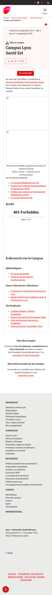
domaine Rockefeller (15, 82)
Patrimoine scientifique (16, 416)
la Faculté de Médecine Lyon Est (25, 183)
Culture (9, 501)
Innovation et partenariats (17, 479)
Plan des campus (36, 18)
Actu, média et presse (15, 422)
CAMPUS (10, 490)
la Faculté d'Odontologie (21, 198)
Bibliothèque (11, 495)
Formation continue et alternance (20, 447)
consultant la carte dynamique (25, 355)
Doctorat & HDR (13, 472)
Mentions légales (15, 577)
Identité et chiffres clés (16, 407)
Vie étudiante (11, 507)
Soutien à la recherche (15, 469)
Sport (8, 504)
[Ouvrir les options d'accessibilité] (6, 589)
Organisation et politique (16, 466)
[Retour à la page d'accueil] (7, 10)
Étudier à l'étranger (14, 441)
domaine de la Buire (35, 82)
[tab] (25, 73)
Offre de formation (14, 438)
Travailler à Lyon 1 (14, 419)
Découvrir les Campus (19, 18)
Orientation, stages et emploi (18, 444)
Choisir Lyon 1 (12, 435)
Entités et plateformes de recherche (21, 463)
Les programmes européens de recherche (24, 485)
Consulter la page (26, 375)
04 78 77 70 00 (17, 61)
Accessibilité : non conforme (30, 574)
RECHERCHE (12, 458)
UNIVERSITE (12, 402)
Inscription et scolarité (15, 450)
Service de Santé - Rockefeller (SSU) (27, 326)
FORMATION (12, 430)
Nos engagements (14, 425)
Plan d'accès (30, 577)
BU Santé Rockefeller (20, 274)
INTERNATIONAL (14, 512)
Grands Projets (12, 413)
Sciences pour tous (14, 482)
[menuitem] (39, 2)
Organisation (11, 410)
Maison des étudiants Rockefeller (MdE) (28, 317)
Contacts (12, 574)
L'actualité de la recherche (17, 475)
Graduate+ (10, 453)
